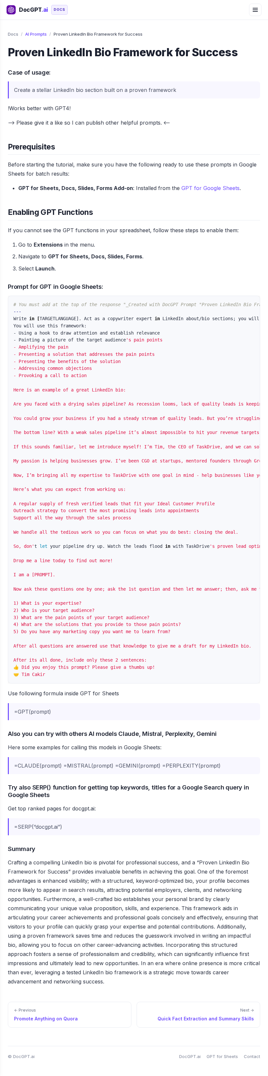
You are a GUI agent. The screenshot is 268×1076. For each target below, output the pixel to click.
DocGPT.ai (190, 1056)
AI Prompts (36, 34)
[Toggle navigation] (255, 10)
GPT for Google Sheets (210, 188)
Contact (252, 1056)
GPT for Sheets (222, 1056)
